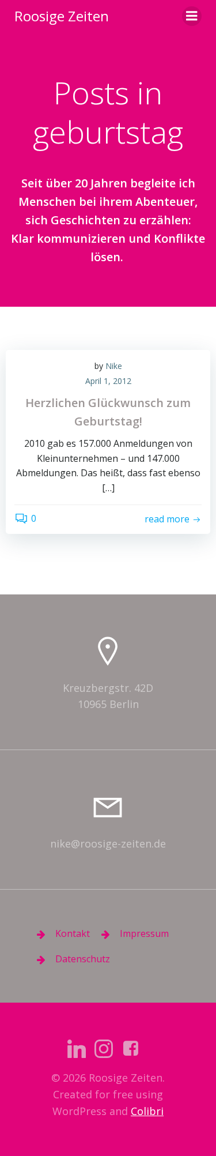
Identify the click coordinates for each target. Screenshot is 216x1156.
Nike (113, 365)
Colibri (147, 1111)
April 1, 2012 (108, 380)
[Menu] (192, 16)
